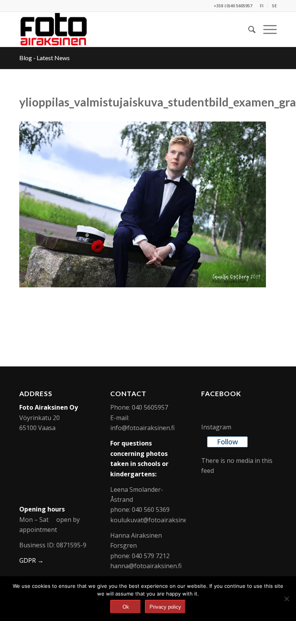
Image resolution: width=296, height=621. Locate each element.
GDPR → (31, 560)
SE (274, 5)
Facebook (221, 394)
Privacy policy (165, 607)
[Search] (248, 29)
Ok (126, 607)
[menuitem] (262, 6)
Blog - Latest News (44, 57)
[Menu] (266, 29)
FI (262, 5)
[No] (286, 598)
